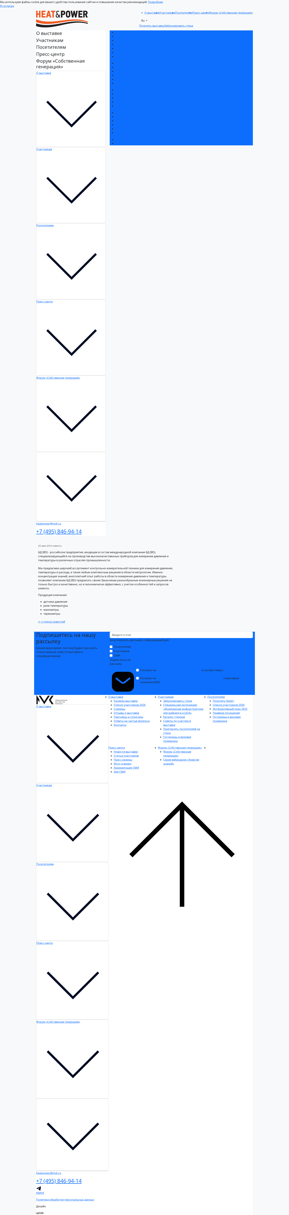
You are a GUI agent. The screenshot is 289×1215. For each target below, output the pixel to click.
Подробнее (155, 2)
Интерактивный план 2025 (132, 98)
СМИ (117, 655)
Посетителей (122, 647)
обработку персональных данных (179, 670)
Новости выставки (127, 112)
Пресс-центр (44, 301)
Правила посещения (128, 102)
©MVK (40, 1193)
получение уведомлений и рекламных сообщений (190, 678)
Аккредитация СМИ (127, 128)
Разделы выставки (127, 32)
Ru (143, 20)
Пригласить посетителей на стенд (137, 79)
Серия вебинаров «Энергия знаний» (139, 143)
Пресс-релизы (124, 120)
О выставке (43, 73)
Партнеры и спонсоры (129, 48)
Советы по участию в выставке (135, 75)
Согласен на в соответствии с (189, 672)
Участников (121, 651)
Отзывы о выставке (127, 44)
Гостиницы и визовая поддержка (136, 83)
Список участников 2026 (131, 36)
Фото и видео (124, 124)
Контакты (121, 56)
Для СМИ (121, 132)
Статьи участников (127, 116)
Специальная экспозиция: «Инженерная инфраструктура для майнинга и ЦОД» (167, 67)
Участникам (44, 149)
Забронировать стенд (129, 63)
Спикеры (121, 40)
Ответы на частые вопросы (133, 52)
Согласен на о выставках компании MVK (189, 680)
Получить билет (125, 90)
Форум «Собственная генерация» (58, 378)
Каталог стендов (126, 71)
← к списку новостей (51, 622)
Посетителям (45, 225)
